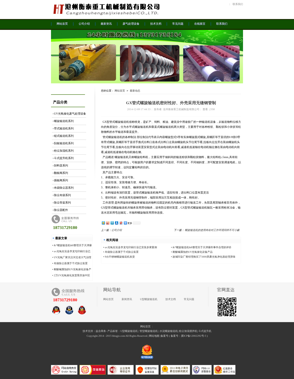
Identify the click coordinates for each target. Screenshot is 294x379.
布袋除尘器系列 (64, 187)
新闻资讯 (127, 299)
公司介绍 (116, 230)
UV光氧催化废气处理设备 (70, 113)
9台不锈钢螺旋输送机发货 (120, 256)
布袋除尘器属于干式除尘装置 (71, 263)
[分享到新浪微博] (107, 222)
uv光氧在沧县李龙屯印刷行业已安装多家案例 (131, 247)
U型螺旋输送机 (148, 299)
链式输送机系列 (64, 135)
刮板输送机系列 (64, 143)
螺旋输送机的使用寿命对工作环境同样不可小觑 (212, 230)
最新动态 (135, 90)
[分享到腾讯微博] (112, 222)
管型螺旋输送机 (149, 331)
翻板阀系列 (61, 172)
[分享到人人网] (116, 222)
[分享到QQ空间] (103, 222)
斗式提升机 (204, 331)
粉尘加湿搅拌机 (188, 331)
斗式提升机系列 (64, 158)
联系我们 (238, 4)
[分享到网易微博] (121, 222)
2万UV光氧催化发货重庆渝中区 (72, 275)
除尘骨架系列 (62, 202)
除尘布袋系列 (62, 195)
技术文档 (170, 299)
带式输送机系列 (64, 128)
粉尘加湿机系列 (64, 150)
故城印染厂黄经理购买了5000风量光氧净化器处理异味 (204, 256)
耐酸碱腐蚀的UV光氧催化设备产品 (193, 251)
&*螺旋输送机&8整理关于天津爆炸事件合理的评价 (202, 247)
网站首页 (120, 90)
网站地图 (154, 335)
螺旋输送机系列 (64, 121)
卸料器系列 (61, 165)
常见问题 (189, 299)
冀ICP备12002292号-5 (193, 335)
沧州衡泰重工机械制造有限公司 (106, 9)
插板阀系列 (61, 180)
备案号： (176, 335)
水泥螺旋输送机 (169, 331)
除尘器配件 (61, 210)
